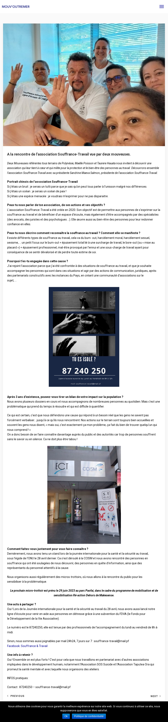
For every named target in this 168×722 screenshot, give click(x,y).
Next (154, 696)
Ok (66, 716)
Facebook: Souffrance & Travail (27, 646)
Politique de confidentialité (89, 716)
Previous (17, 696)
